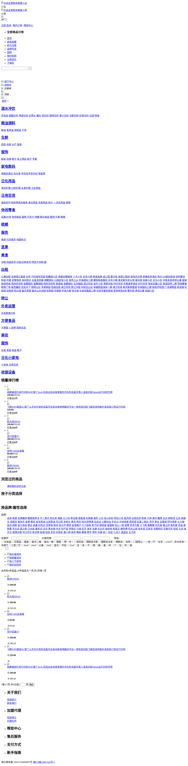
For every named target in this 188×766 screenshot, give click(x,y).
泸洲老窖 (124, 521)
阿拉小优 (118, 518)
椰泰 (84, 532)
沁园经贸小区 (61, 280)
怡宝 (110, 532)
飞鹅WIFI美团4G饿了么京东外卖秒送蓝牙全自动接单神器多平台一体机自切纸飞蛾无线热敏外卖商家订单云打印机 (66, 407)
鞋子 (19, 350)
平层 (64, 545)
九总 (181, 529)
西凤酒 (132, 521)
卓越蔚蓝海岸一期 (102, 287)
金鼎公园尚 (124, 276)
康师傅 (123, 529)
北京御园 (78, 283)
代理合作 (11, 721)
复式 (56, 545)
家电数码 (8, 166)
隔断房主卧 (107, 542)
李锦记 (72, 529)
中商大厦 (66, 291)
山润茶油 (50, 521)
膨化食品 (44, 217)
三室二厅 (16, 545)
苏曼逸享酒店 (130, 283)
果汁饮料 (64, 115)
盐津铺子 (76, 525)
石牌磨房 (22, 518)
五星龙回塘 (37, 280)
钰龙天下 (26, 287)
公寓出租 (6, 276)
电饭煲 (41, 173)
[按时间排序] (14, 565)
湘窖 (60, 518)
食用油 (10, 130)
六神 (149, 518)
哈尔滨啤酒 (87, 521)
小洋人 (116, 532)
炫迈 (9, 525)
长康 (94, 529)
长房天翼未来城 (104, 291)
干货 (24, 130)
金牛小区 (98, 283)
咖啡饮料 (54, 115)
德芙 (68, 525)
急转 (128, 542)
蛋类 (19, 144)
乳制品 (4, 115)
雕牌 (159, 518)
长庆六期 (87, 276)
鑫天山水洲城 (39, 291)
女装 (3, 350)
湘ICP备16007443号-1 (44, 762)
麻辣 (63, 217)
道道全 (124, 532)
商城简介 (11, 699)
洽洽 (45, 529)
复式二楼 (36, 542)
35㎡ (71, 545)
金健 (27, 521)
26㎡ (33, 545)
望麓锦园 (38, 283)
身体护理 (6, 188)
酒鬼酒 (81, 518)
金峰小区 (147, 280)
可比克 (15, 529)
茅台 (157, 521)
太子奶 (132, 532)
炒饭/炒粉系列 (23, 262)
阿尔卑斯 (172, 521)
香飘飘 (151, 525)
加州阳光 (26, 280)
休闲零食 (8, 210)
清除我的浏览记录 (16, 486)
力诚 (78, 529)
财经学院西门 (159, 287)
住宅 (28, 276)
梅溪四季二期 (170, 283)
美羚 (95, 518)
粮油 (3, 130)
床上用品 (21, 159)
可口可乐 (27, 532)
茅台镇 (74, 518)
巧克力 (30, 217)
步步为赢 (134, 525)
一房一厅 (150, 542)
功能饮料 (74, 115)
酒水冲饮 (8, 108)
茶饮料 (45, 115)
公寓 (41, 545)
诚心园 (106, 276)
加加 (47, 532)
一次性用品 (59, 202)
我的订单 (17, 25)
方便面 (4, 327)
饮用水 (32, 115)
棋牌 (68, 202)
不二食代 (44, 518)
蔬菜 (3, 144)
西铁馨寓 (182, 283)
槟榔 (4, 224)
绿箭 (14, 525)
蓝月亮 (127, 518)
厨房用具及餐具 (19, 202)
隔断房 (119, 542)
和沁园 (17, 291)
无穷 (53, 532)
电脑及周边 (7, 173)
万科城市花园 (38, 276)
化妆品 (7, 542)
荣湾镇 (180, 287)
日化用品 (8, 181)
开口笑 (59, 521)
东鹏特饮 (158, 529)
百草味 (49, 525)
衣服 (8, 159)
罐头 (38, 115)
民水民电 (179, 542)
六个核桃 (86, 525)
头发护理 (26, 188)
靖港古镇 (17, 532)
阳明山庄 (36, 287)
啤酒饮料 (23, 115)
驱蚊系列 (6, 202)
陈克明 (35, 532)
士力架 (180, 521)
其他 (73, 532)
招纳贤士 (11, 717)
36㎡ (26, 545)
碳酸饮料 (13, 115)
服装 (26, 542)
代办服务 (11, 239)
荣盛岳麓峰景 (65, 276)
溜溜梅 (110, 525)
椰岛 (33, 521)
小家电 (4, 365)
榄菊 (144, 518)
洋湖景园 (46, 287)
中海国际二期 (86, 280)
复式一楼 (48, 542)
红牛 (84, 529)
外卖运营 (8, 306)
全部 (9, 518)
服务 (4, 232)
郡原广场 (6, 287)
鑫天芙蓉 (26, 291)
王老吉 (149, 529)
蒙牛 (89, 532)
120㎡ (169, 542)
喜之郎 (23, 529)
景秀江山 (73, 280)
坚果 (4, 247)
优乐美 (158, 525)
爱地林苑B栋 (120, 291)
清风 (154, 518)
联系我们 (11, 703)
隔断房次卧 (92, 542)
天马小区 (157, 280)
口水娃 (31, 529)
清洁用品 (33, 202)
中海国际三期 (144, 287)
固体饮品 (21, 327)
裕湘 (42, 532)
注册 (3, 25)
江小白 (66, 518)
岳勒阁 (10, 291)
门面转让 (138, 542)
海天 (89, 529)
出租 (4, 269)
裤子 (14, 159)
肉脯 (37, 217)
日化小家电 (10, 358)
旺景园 (49, 291)
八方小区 (77, 276)
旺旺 (175, 529)
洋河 (151, 521)
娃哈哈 (108, 529)
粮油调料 (8, 123)
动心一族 (119, 525)
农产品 (64, 529)
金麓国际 (28, 283)
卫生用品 (36, 188)
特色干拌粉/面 (39, 262)
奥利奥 (173, 525)
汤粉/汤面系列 (8, 262)
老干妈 (95, 525)
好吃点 (41, 525)
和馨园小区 (52, 276)
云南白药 (136, 518)
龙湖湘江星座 (18, 276)
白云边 (97, 521)
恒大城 (75, 291)
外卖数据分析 (8, 313)
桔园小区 (149, 291)
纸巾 (50, 202)
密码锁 (79, 542)
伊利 (94, 532)
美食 (4, 255)
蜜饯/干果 (55, 217)
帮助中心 (28, 25)
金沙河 (62, 525)
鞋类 (3, 159)
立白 (165, 518)
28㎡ (48, 545)
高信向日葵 (136, 276)
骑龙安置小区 (155, 283)
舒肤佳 (171, 518)
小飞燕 (143, 525)
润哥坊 (13, 521)
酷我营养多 (33, 518)
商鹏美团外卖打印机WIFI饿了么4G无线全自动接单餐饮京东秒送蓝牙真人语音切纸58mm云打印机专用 (60, 392)
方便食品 (8, 321)
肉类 (8, 144)
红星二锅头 (143, 521)
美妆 (4, 335)
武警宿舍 (16, 280)
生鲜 (4, 137)
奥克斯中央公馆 (126, 280)
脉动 (55, 525)
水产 (14, 144)
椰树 (78, 532)
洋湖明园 (171, 287)
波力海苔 (22, 525)
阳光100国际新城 (166, 276)
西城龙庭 (56, 287)
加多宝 (141, 529)
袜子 (29, 159)
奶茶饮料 (84, 115)
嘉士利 (166, 525)
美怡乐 (21, 521)
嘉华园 (138, 280)
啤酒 (97, 115)
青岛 (73, 521)
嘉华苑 (114, 276)
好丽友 (59, 532)
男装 (8, 350)
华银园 (57, 291)
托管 (8, 280)
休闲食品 (16, 217)
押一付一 (68, 542)
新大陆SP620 (13, 421)
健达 (30, 525)
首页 (4, 101)
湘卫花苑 (88, 283)
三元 (101, 518)
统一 (105, 532)
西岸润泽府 (17, 283)
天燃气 (4, 545)
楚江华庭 (75, 287)
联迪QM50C (13, 465)
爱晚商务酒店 (150, 276)
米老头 (66, 521)
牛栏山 (115, 521)
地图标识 (21, 239)
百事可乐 (168, 529)
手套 (34, 159)
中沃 (58, 529)
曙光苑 (130, 291)
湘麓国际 (48, 280)
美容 (3, 239)
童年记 (38, 529)
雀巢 (35, 525)
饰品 (14, 350)
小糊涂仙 (106, 521)
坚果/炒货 (6, 217)
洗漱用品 (43, 202)
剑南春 (89, 518)
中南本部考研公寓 (172, 280)
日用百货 (8, 195)
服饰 (4, 152)
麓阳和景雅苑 (100, 280)
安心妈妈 (108, 518)
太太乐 (101, 529)
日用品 (17, 542)
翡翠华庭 (108, 283)
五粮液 (163, 521)
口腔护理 (16, 188)
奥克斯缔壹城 (130, 287)
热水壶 (17, 173)
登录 (8, 25)
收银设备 (8, 372)
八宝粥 (12, 327)
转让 (4, 298)
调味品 (17, 130)
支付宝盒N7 (13, 436)
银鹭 (127, 525)
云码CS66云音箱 (15, 451)
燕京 (78, 521)
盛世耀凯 (16, 287)
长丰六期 (113, 280)
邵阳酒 (102, 525)
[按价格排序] (14, 554)
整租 (58, 542)
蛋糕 (24, 217)
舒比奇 (53, 518)
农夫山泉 (132, 529)
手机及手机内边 (29, 173)
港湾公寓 (139, 291)
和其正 (116, 529)
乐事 (100, 532)
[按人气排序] (14, 561)
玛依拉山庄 (87, 287)
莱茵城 (59, 283)
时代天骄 (118, 283)
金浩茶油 (40, 521)
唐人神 (66, 532)
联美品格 (97, 276)
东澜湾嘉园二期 (87, 291)
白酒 (91, 115)
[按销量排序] (14, 558)
